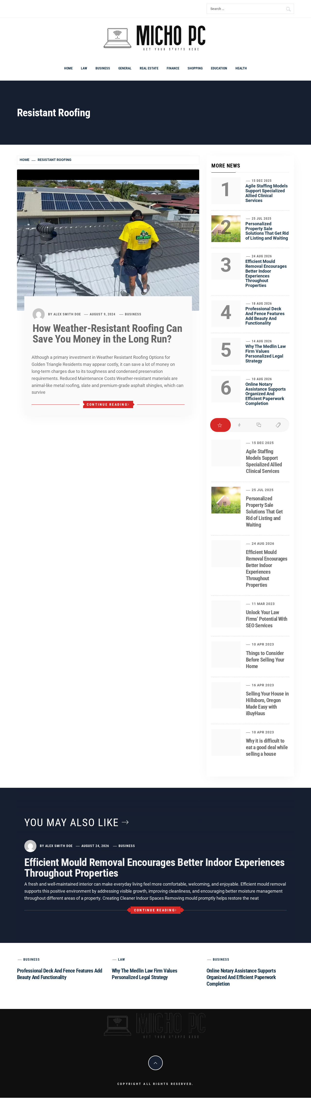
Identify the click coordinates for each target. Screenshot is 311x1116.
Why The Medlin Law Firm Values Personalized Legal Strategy (265, 353)
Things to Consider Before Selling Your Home (265, 659)
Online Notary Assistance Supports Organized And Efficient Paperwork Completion (265, 394)
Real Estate (149, 68)
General (124, 68)
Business (102, 68)
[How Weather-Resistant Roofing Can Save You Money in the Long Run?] (108, 239)
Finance (173, 68)
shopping (195, 68)
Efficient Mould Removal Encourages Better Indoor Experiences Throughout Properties (266, 273)
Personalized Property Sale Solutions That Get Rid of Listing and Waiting (267, 231)
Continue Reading (107, 404)
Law (84, 68)
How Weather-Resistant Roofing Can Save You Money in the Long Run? (107, 333)
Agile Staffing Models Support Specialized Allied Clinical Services (266, 193)
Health (241, 68)
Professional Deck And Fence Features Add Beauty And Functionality (265, 316)
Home (68, 68)
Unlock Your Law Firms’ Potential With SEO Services (266, 619)
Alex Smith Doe (67, 314)
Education (219, 68)
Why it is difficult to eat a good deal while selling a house (267, 747)
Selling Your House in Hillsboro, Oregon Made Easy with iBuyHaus (267, 703)
